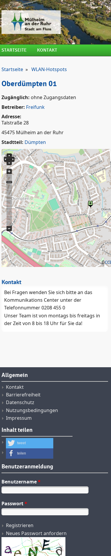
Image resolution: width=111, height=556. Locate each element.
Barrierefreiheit (23, 394)
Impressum (19, 418)
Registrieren (19, 525)
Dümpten (35, 142)
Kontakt (47, 50)
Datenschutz (20, 402)
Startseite (14, 50)
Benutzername (21, 481)
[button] (29, 443)
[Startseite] (54, 22)
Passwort (14, 503)
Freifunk (35, 107)
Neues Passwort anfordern (36, 533)
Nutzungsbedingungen (32, 410)
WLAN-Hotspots (49, 69)
